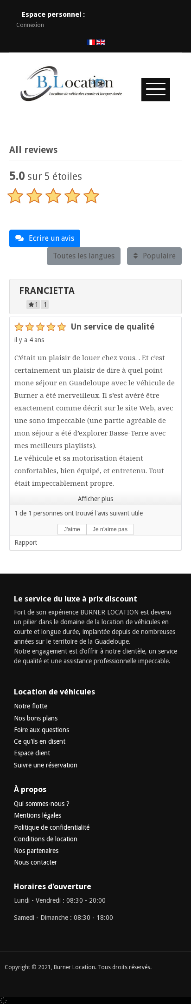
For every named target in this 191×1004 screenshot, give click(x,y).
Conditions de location (45, 839)
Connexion (30, 25)
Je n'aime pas (110, 529)
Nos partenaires (36, 850)
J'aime (72, 529)
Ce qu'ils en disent (39, 741)
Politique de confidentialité (51, 827)
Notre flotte (30, 706)
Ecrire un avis (50, 238)
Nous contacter (35, 862)
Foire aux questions (41, 729)
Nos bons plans (35, 718)
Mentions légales (37, 815)
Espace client (32, 753)
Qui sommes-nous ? (42, 803)
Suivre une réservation (45, 765)
